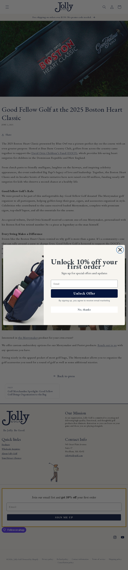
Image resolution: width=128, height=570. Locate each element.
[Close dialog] (120, 249)
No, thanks (84, 309)
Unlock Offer (84, 293)
